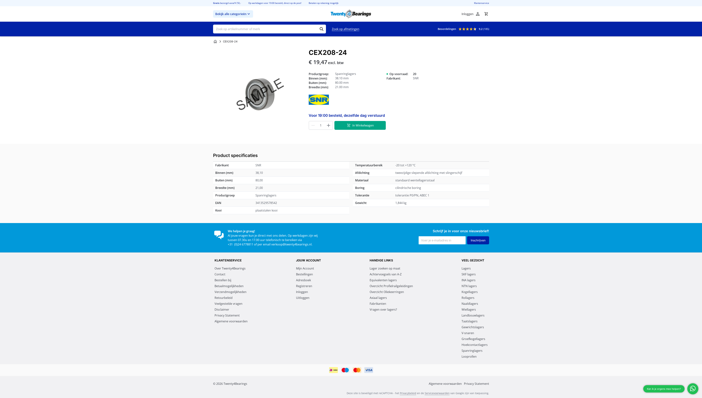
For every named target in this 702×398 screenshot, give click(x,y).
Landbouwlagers (473, 315)
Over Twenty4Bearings (230, 268)
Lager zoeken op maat (385, 268)
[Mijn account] (477, 14)
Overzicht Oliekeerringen (387, 292)
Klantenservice (481, 3)
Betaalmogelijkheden (229, 286)
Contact (220, 274)
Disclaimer (222, 309)
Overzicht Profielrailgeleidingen (391, 286)
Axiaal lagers (378, 298)
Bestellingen (304, 274)
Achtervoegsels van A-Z (386, 274)
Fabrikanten (378, 303)
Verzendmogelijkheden (230, 292)
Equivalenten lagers (383, 280)
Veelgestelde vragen (228, 303)
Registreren (304, 286)
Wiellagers (469, 309)
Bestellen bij (223, 280)
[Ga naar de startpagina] (351, 14)
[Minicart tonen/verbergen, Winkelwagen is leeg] (486, 14)
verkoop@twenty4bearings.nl (291, 244)
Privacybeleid (408, 393)
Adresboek (303, 280)
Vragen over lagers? (383, 309)
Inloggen (302, 292)
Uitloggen (302, 298)
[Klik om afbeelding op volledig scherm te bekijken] (259, 95)
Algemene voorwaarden (231, 321)
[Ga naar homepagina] (215, 41)
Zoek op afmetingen (345, 29)
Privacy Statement (227, 315)
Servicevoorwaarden (437, 393)
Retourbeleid (224, 298)
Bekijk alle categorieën (230, 14)
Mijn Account (305, 268)
